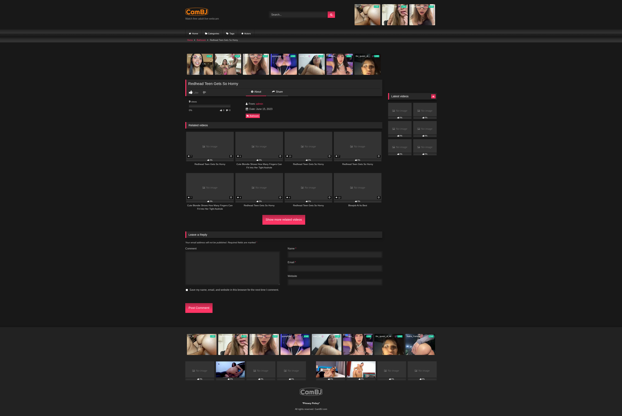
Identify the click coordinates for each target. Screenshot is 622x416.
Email (292, 262)
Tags (232, 33)
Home (195, 33)
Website (292, 276)
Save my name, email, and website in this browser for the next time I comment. (234, 289)
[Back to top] (612, 406)
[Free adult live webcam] (196, 12)
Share (279, 91)
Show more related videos (284, 219)
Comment (190, 248)
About (257, 91)
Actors (247, 33)
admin (259, 103)
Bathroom (201, 40)
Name (292, 248)
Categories (213, 33)
